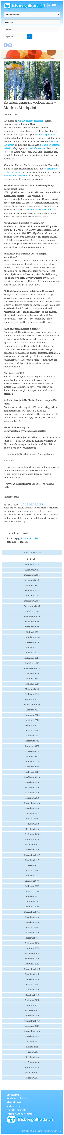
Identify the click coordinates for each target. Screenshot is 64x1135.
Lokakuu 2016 (32, 917)
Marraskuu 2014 (32, 1031)
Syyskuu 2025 (32, 580)
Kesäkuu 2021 (32, 740)
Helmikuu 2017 (32, 896)
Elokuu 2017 (32, 870)
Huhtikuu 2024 (32, 652)
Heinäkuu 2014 (32, 1051)
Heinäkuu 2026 (32, 564)
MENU (52, 4)
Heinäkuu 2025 (32, 590)
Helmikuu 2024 (32, 658)
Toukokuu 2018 (32, 834)
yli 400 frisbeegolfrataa (30, 120)
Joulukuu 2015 (32, 963)
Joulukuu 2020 (32, 746)
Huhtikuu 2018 (32, 839)
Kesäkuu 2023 (32, 689)
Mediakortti (14, 1102)
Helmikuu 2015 (32, 1015)
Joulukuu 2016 (32, 906)
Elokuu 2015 (32, 984)
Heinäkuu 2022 (32, 715)
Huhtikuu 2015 (32, 1005)
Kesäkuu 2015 (32, 995)
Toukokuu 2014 (32, 1062)
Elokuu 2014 (32, 1046)
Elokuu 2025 (32, 585)
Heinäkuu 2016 (32, 932)
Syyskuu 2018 (32, 813)
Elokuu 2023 (32, 678)
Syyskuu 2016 (32, 922)
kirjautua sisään (30, 538)
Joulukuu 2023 (32, 663)
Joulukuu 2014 (32, 1026)
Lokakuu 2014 (32, 1036)
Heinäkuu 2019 (32, 787)
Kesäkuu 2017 (32, 880)
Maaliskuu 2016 (32, 953)
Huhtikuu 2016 (32, 948)
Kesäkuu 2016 (32, 937)
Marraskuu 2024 (32, 616)
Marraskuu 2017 (32, 855)
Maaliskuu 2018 (32, 844)
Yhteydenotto (15, 1106)
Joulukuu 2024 (32, 611)
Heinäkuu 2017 (32, 875)
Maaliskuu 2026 (32, 574)
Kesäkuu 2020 (32, 766)
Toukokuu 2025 (32, 595)
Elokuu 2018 (32, 818)
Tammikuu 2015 (32, 1020)
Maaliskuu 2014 (32, 1072)
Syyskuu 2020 (32, 751)
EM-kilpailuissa (47, 134)
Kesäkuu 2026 (32, 569)
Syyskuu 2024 (32, 626)
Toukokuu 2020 (32, 772)
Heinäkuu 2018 (32, 823)
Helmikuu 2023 (32, 699)
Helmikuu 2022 (32, 725)
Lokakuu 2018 (32, 808)
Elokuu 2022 (32, 709)
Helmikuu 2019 (32, 797)
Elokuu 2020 (32, 756)
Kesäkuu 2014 (32, 1057)
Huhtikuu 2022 (32, 720)
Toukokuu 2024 (32, 647)
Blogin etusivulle (32, 552)
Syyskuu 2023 (32, 673)
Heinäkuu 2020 (32, 761)
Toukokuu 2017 (32, 886)
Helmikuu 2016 (32, 958)
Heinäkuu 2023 (32, 683)
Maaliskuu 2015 (32, 1010)
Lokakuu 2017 (32, 860)
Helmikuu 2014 (32, 1077)
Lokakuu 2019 (32, 782)
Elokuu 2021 (32, 730)
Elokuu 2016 (32, 927)
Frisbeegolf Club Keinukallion (39, 209)
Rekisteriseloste (16, 1098)
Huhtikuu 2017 (32, 891)
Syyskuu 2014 (32, 1041)
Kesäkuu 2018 (32, 829)
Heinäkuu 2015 (32, 989)
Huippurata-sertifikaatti (21, 1113)
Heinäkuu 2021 (32, 735)
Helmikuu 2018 (32, 849)
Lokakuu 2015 (32, 974)
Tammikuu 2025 (32, 606)
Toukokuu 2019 (32, 792)
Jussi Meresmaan (36, 148)
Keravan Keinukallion (16, 175)
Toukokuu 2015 (32, 1000)
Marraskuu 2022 (32, 704)
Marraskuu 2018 (32, 803)
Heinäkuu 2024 (32, 637)
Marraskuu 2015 (32, 969)
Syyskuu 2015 (32, 979)
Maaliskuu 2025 (32, 600)
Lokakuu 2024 (32, 621)
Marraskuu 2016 (32, 912)
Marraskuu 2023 (32, 668)
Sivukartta (13, 1094)
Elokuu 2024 (32, 632)
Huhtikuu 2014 (32, 1067)
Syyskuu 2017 (32, 865)
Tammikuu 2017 (32, 901)
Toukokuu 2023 (32, 694)
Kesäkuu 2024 (32, 642)
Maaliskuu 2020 (32, 777)
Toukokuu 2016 (32, 943)
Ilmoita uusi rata (16, 1109)
